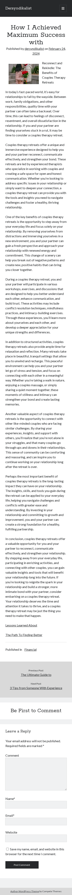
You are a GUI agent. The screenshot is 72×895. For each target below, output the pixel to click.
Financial (30, 649)
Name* (10, 798)
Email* (9, 815)
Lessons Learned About (21, 625)
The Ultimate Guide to (36, 675)
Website (11, 832)
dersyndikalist (34, 48)
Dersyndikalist (18, 8)
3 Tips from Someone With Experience (36, 688)
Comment (12, 755)
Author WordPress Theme (24, 891)
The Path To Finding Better (23, 635)
